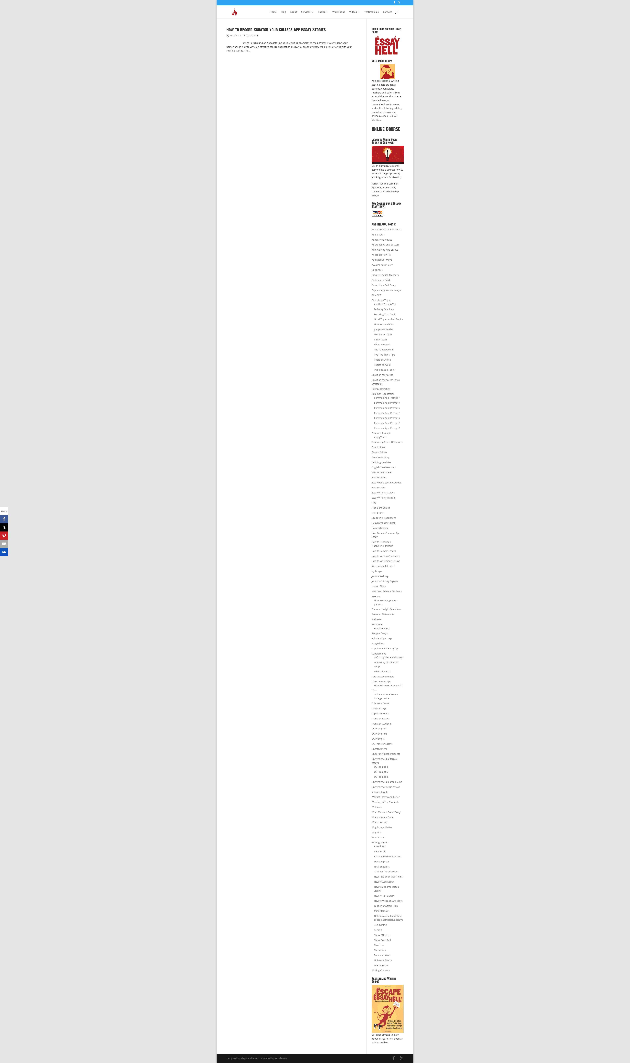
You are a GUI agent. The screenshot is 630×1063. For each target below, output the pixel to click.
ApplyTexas (380, 437)
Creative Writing (380, 457)
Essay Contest (379, 477)
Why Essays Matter (382, 827)
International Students (384, 566)
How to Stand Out (383, 324)
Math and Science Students (387, 591)
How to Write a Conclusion (386, 556)
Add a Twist (378, 234)
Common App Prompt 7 (387, 397)
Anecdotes (380, 846)
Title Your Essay (380, 703)
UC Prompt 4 (381, 766)
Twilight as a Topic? (384, 369)
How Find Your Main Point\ (388, 876)
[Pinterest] (4, 536)
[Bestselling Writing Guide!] (388, 1009)
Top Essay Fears (380, 713)
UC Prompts (378, 738)
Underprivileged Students (386, 753)
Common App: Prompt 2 (387, 407)
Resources (377, 624)
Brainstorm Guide (381, 280)
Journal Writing (380, 576)
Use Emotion (381, 965)
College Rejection (381, 388)
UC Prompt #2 (379, 733)
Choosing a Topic (381, 300)
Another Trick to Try (385, 304)
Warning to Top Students (385, 802)
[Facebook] (4, 519)
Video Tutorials (380, 792)
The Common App (381, 681)
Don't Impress (381, 861)
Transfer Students (381, 723)
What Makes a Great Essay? (386, 812)
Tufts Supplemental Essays (389, 657)
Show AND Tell (382, 935)
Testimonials (371, 12)
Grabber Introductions (384, 517)
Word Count (378, 837)
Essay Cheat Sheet (382, 472)
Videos (353, 12)
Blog (283, 12)
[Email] (4, 544)
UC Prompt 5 (381, 771)
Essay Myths (378, 487)
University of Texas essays (386, 786)
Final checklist (381, 866)
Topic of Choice (382, 359)
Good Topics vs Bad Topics (388, 319)
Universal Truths (383, 960)
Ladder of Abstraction (386, 905)
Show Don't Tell (382, 940)
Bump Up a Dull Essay (384, 285)
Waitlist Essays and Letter (386, 796)
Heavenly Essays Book (383, 522)
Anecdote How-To (381, 254)
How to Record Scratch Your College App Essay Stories (276, 30)
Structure (379, 945)
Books (321, 12)
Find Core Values (381, 507)
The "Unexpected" (384, 349)
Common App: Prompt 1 (387, 402)
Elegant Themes (250, 1058)
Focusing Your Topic (385, 314)
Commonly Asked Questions (387, 442)
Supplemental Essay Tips (385, 648)
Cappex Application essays (386, 290)
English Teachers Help (384, 467)
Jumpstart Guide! (383, 329)
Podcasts (376, 619)
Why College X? (382, 671)
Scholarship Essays (382, 638)
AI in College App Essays (385, 249)
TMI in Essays (379, 708)
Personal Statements (383, 614)
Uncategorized (380, 748)
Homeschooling (380, 528)
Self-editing (380, 924)
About (293, 12)
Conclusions (378, 447)
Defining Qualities (384, 309)
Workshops (338, 12)
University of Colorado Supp (387, 781)
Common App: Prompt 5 (387, 423)
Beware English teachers (385, 274)
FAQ (374, 502)
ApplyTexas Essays (382, 259)
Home (273, 12)
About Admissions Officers (386, 229)
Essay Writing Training (384, 497)
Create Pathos (379, 452)
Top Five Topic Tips (384, 354)
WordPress (281, 1058)
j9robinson (236, 35)
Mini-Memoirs (381, 910)
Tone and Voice (382, 955)
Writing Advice (380, 842)
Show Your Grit (382, 344)
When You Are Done (383, 817)
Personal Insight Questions (386, 609)
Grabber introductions (386, 871)
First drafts (378, 512)
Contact (387, 12)
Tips (374, 690)
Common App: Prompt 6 (387, 428)
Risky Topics (380, 339)
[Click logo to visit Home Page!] (388, 45)
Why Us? (376, 832)
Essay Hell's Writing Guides (386, 482)
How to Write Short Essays (386, 560)
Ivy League (377, 571)
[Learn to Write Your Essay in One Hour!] (388, 155)
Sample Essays (380, 633)
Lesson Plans (379, 586)
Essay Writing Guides (383, 492)
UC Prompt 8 (381, 776)
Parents (376, 596)
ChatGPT (376, 295)
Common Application (383, 393)
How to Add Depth (384, 881)
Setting (378, 929)
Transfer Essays (380, 718)
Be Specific (380, 851)
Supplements (379, 653)
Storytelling (378, 643)
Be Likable (377, 269)
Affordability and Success (385, 244)
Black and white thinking (387, 856)
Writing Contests (381, 970)
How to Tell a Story (384, 895)
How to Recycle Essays (384, 550)
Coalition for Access (382, 374)
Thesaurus (380, 950)
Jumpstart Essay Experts (385, 581)
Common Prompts (381, 433)
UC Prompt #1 (379, 728)
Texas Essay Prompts (383, 676)
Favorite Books (382, 628)
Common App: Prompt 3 (387, 413)
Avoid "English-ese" (382, 264)
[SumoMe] (4, 552)
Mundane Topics (383, 334)
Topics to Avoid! (382, 364)
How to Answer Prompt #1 (388, 685)
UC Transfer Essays (382, 743)
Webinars (377, 807)
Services (305, 12)
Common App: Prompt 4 (387, 417)
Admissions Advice (382, 239)
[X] (4, 527)
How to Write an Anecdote (388, 900)
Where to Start (380, 822)
